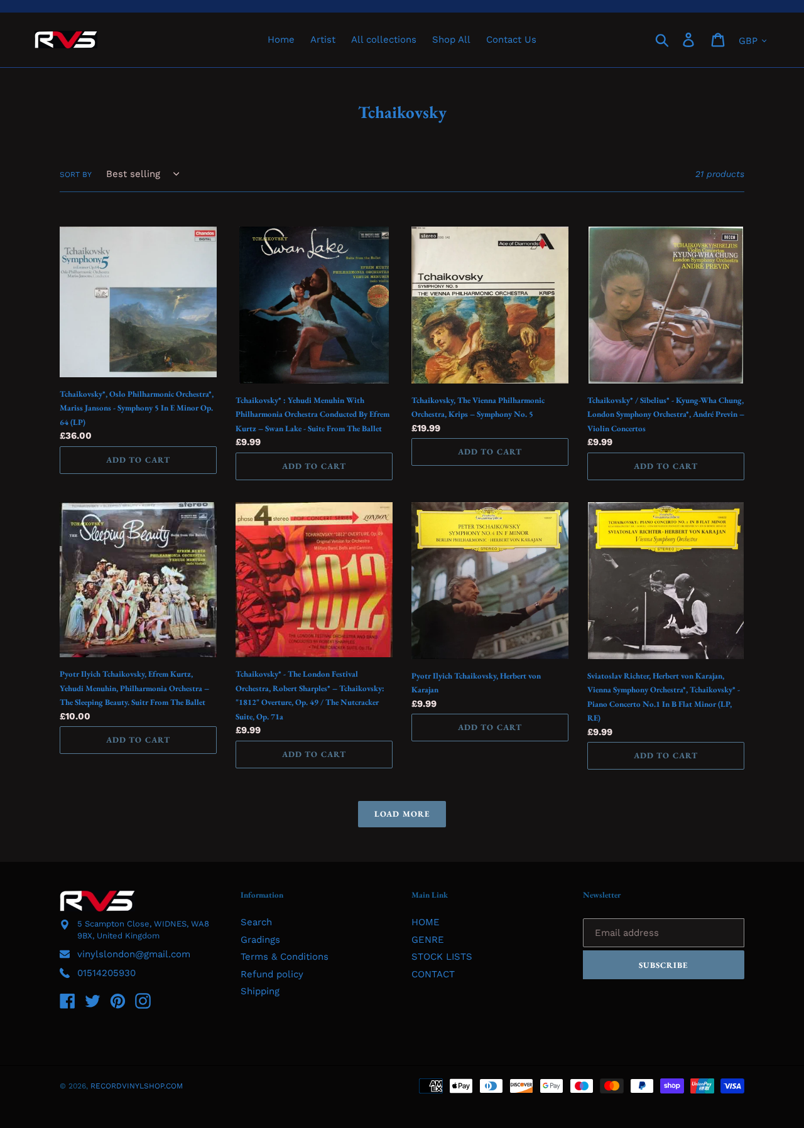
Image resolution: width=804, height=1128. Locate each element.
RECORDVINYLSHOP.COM (136, 1086)
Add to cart (138, 459)
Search (256, 922)
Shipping (260, 991)
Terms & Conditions (285, 956)
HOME (425, 922)
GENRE (427, 939)
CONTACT (433, 974)
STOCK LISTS (441, 956)
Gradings (260, 939)
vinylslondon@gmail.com (133, 954)
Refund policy (272, 974)
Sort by (76, 174)
